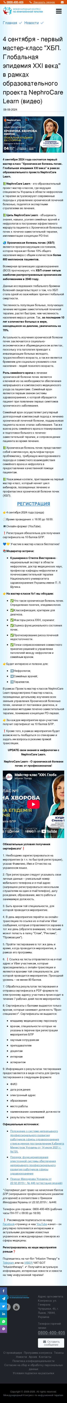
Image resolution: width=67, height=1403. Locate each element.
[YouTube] (16, 1307)
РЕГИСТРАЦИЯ (33, 504)
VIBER (28, 1262)
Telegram (9, 1262)
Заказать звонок (44, 2)
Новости (31, 22)
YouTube (41, 1224)
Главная (10, 22)
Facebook (9, 1224)
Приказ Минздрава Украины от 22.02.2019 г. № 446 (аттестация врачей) (36, 1181)
